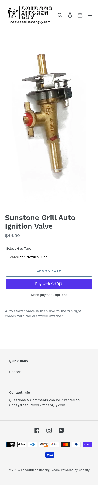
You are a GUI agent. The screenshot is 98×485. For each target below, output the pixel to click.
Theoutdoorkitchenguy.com (40, 470)
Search (15, 372)
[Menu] (90, 15)
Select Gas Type (18, 248)
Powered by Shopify (75, 470)
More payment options (49, 295)
